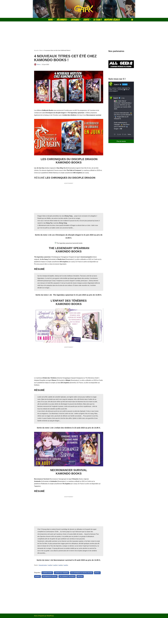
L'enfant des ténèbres (61, 572)
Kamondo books (43, 565)
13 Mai (123, 98)
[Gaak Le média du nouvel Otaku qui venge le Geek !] (84, 9)
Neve (35, 616)
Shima (38, 64)
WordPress (50, 616)
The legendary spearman (67, 576)
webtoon (80, 576)
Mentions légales (112, 20)
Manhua (97, 572)
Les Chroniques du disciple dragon (81, 572)
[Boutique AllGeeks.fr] (121, 72)
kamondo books (47, 572)
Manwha (37, 576)
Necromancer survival (50, 576)
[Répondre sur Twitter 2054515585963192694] (115, 134)
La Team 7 (97, 20)
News (41, 50)
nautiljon (50, 565)
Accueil (36, 50)
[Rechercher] (132, 20)
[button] (53, 19)
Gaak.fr (115, 98)
